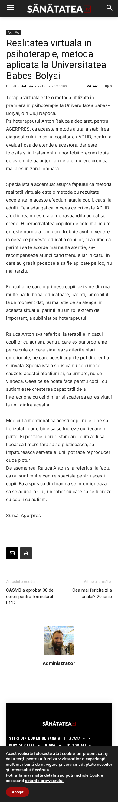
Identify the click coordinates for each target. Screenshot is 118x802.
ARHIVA (13, 32)
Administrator (34, 86)
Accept (17, 792)
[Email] (12, 553)
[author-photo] (59, 654)
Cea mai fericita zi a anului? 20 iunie (92, 593)
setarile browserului (44, 781)
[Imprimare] (26, 553)
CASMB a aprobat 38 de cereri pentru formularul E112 (30, 596)
